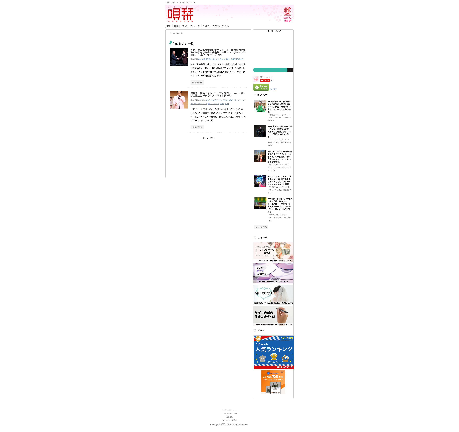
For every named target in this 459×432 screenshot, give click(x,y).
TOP (169, 25)
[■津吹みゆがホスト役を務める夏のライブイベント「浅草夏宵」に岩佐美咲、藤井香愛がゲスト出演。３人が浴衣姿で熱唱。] (260, 161)
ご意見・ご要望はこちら (216, 26)
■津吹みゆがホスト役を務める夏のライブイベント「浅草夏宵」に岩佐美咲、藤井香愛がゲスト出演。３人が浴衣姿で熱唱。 (280, 156)
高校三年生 (239, 59)
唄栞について (181, 26)
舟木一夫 (223, 59)
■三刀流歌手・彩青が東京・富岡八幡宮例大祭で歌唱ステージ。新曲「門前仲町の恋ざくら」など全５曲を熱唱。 (280, 107)
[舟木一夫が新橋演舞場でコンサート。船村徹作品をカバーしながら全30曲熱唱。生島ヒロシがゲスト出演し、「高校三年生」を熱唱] (179, 67)
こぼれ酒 (207, 100)
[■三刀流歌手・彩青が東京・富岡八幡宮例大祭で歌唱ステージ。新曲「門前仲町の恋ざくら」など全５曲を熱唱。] (260, 111)
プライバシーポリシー (229, 413)
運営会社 (229, 417)
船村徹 (228, 59)
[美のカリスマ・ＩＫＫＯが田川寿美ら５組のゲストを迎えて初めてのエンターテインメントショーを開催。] (260, 186)
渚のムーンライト (213, 104)
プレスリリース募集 (230, 420)
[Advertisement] (208, 156)
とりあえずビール (216, 100)
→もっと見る (261, 227)
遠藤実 (233, 59)
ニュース (195, 26)
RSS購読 (273, 89)
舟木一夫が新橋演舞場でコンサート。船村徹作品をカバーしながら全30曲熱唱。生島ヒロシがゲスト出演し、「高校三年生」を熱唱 (218, 52)
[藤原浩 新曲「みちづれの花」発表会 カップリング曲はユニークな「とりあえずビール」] (179, 110)
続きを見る (197, 82)
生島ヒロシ (215, 59)
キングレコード (237, 100)
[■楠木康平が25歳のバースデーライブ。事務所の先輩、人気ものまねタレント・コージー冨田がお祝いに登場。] (260, 136)
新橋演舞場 (207, 59)
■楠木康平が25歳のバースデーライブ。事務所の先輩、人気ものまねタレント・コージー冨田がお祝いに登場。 (280, 131)
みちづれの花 (227, 100)
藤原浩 (222, 104)
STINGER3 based (229, 410)
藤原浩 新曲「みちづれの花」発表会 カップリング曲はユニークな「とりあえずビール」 (218, 94)
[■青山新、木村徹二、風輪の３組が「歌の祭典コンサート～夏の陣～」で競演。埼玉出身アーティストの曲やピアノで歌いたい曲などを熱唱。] (260, 208)
